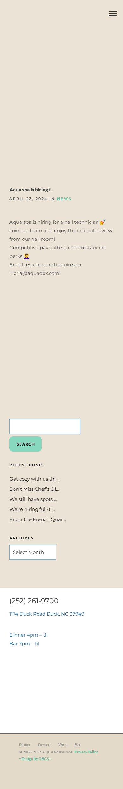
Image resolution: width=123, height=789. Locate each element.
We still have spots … (33, 499)
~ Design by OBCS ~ (35, 758)
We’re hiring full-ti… (32, 509)
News (64, 199)
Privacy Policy (86, 752)
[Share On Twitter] (25, 776)
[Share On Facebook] (16, 776)
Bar (78, 744)
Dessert (44, 744)
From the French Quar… (37, 519)
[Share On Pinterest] (34, 776)
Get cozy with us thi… (34, 479)
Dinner (25, 744)
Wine (62, 744)
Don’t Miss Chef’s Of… (34, 489)
